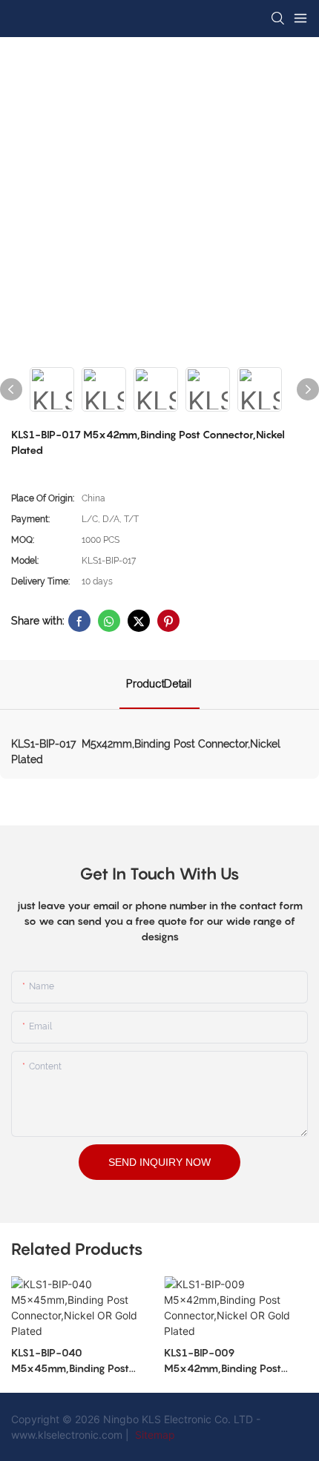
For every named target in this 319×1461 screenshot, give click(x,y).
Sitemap (153, 1434)
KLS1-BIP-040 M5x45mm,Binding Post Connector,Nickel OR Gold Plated (74, 1361)
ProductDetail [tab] (159, 683)
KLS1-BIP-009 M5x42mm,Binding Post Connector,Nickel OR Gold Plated (227, 1361)
